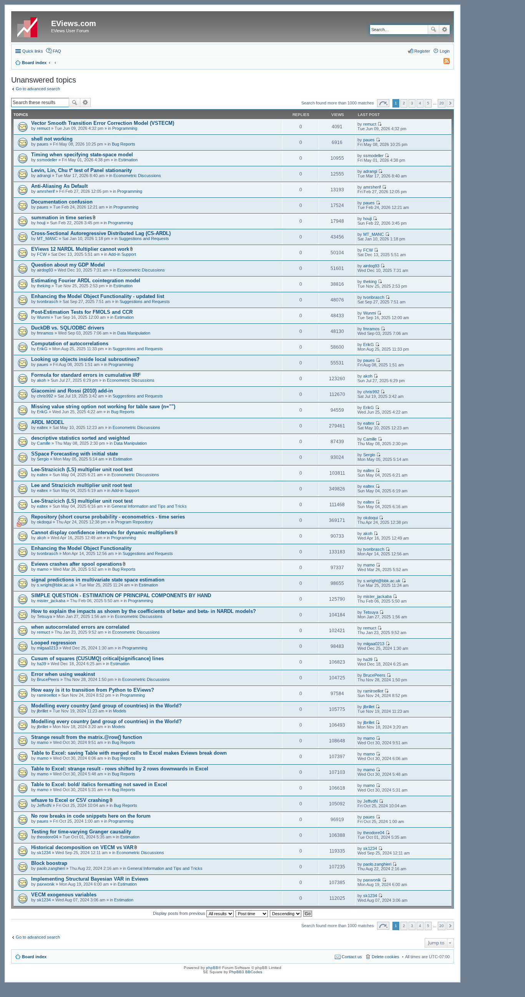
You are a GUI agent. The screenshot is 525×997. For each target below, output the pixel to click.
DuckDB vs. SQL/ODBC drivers (67, 328)
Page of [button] (383, 103)
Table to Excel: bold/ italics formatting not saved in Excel (99, 784)
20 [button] (441, 103)
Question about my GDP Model (68, 265)
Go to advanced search (38, 88)
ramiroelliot (47, 695)
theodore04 (47, 837)
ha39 (41, 663)
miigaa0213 (47, 648)
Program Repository (134, 522)
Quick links (32, 51)
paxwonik (46, 884)
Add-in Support (122, 254)
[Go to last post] (379, 124)
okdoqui (44, 522)
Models (119, 711)
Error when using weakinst (63, 674)
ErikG (42, 348)
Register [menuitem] (422, 51)
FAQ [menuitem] (57, 51)
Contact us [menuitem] (352, 956)
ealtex (42, 427)
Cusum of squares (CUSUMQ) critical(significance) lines (97, 658)
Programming (124, 128)
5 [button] (428, 103)
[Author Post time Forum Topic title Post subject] (252, 913)
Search (433, 29)
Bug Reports (123, 144)
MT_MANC (47, 238)
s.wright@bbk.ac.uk (55, 585)
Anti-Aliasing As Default (59, 186)
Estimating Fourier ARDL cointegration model (85, 280)
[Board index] (32, 25)
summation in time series (61, 217)
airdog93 (45, 270)
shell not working (52, 139)
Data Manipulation (133, 333)
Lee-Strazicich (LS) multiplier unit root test (82, 469)
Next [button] (450, 103)
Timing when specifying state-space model (82, 154)
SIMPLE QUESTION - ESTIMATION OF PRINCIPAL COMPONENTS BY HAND (121, 595)
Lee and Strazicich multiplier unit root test (81, 485)
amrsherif (46, 191)
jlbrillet (42, 711)
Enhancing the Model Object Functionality (81, 548)
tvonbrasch (47, 301)
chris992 (45, 396)
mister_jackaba (51, 600)
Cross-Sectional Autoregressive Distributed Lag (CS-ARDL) (101, 233)
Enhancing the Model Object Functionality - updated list (97, 296)
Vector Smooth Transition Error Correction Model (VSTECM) (102, 123)
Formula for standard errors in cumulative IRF (86, 375)
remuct (43, 128)
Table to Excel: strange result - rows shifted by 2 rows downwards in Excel (119, 769)
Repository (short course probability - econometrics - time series (108, 517)
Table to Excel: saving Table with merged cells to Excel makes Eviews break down (129, 753)
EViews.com (73, 23)
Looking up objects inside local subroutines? (85, 359)
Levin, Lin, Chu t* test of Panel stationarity (81, 170)
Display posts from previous (179, 913)
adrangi (44, 175)
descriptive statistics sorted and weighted (80, 438)
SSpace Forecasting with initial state (74, 454)
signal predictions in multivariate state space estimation (97, 580)
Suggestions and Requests (144, 238)
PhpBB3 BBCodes (245, 972)
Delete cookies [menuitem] (385, 956)
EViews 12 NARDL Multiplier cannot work (80, 249)
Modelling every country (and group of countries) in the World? (106, 706)
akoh (41, 380)
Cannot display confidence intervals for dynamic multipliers (102, 532)
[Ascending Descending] (286, 913)
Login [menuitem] (445, 51)
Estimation (128, 159)
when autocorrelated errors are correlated (80, 627)
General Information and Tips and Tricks (149, 506)
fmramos (45, 333)
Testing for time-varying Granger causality (81, 832)
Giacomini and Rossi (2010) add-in (72, 391)
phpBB (212, 968)
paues (42, 144)
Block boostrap (49, 863)
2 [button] (404, 103)
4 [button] (420, 103)
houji (41, 222)
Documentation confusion (62, 202)
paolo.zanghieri (51, 868)
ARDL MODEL (47, 422)
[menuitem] (443, 62)
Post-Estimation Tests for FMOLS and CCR (82, 312)
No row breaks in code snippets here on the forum (91, 816)
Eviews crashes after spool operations (76, 564)
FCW (42, 254)
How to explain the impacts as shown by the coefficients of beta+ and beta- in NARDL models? (143, 611)
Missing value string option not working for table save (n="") (103, 406)
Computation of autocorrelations (69, 343)
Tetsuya (44, 616)
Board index (34, 956)
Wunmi (43, 317)
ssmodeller (47, 159)
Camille (43, 443)
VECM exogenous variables (63, 895)
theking (43, 285)
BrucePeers (48, 679)
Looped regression (53, 643)
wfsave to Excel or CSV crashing (70, 800)
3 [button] (412, 103)
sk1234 (44, 852)
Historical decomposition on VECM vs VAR (82, 847)
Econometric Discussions (137, 175)
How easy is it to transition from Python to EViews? (92, 690)
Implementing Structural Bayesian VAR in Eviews (89, 879)
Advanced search (444, 29)
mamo (42, 569)
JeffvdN (44, 805)
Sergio (43, 459)
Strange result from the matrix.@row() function (86, 737)
